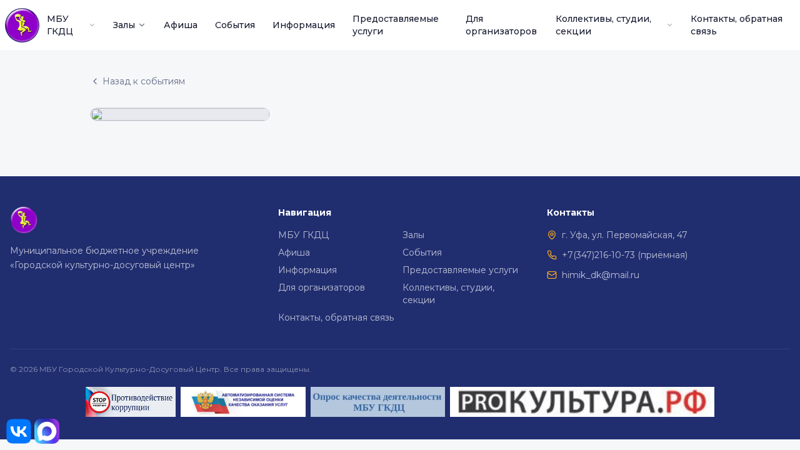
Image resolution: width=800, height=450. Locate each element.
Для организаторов (501, 25)
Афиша (181, 25)
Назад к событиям (143, 81)
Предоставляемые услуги (395, 25)
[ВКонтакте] (18, 431)
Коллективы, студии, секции (603, 25)
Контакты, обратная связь (736, 25)
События (235, 25)
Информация (303, 25)
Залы (124, 25)
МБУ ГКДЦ (60, 25)
